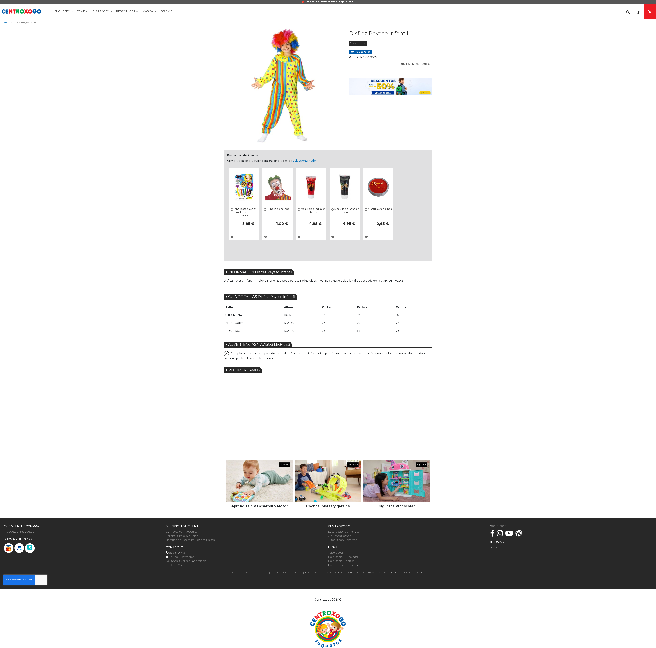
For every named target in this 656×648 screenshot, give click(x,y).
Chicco (327, 572)
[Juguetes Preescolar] (396, 480)
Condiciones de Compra (344, 565)
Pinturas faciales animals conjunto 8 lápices (246, 212)
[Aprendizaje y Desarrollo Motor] (259, 480)
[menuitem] (63, 11)
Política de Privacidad (343, 556)
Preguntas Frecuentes (18, 531)
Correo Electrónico (181, 556)
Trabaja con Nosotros (342, 539)
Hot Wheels (312, 572)
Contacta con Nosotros (181, 531)
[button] (232, 237)
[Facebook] (493, 534)
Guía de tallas (362, 51)
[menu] (328, 11)
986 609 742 (176, 552)
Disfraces (287, 572)
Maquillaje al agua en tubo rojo (313, 210)
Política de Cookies (341, 560)
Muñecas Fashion (389, 572)
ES (492, 547)
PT (498, 547)
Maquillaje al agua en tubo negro (346, 210)
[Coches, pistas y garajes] (328, 480)
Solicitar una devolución (182, 535)
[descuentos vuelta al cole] (390, 86)
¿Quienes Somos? (340, 535)
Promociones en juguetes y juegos (255, 572)
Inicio (6, 22)
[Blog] (519, 534)
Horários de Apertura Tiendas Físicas (190, 539)
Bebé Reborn (343, 572)
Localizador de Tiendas (343, 531)
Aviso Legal (335, 552)
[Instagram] (501, 534)
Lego (298, 572)
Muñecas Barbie (415, 572)
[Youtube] (510, 534)
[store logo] (21, 11)
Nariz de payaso (279, 208)
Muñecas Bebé (365, 572)
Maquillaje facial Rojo (380, 208)
